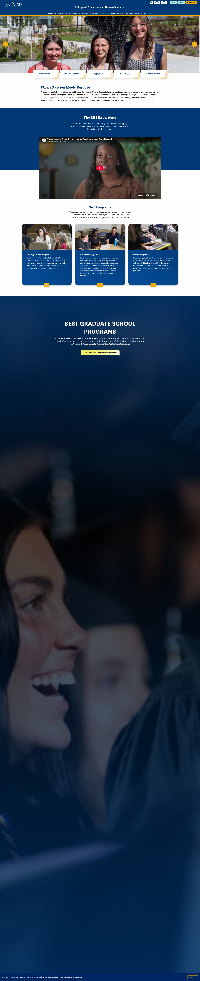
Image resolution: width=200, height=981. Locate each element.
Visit (181, 2)
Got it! (192, 977)
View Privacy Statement (73, 977)
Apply (174, 2)
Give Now (192, 2)
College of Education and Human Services (99, 7)
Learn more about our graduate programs (100, 352)
